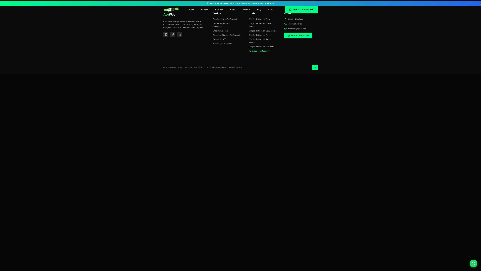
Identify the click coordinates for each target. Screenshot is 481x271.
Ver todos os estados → (259, 51)
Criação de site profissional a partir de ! (242, 3)
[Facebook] (172, 34)
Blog (259, 9)
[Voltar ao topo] (315, 67)
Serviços (204, 9)
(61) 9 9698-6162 (295, 24)
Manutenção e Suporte (222, 43)
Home (191, 9)
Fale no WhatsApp (300, 35)
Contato (271, 9)
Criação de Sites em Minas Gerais (262, 31)
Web (169, 14)
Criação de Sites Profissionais (225, 19)
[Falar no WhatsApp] (473, 263)
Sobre (232, 9)
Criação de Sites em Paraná (260, 35)
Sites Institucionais (220, 31)
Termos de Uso (235, 67)
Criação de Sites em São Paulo (261, 47)
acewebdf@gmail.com (297, 28)
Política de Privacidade (216, 67)
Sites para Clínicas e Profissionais (227, 35)
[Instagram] (165, 34)
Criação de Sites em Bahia (259, 19)
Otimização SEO (219, 39)
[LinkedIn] (179, 34)
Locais (245, 10)
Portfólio (219, 9)
